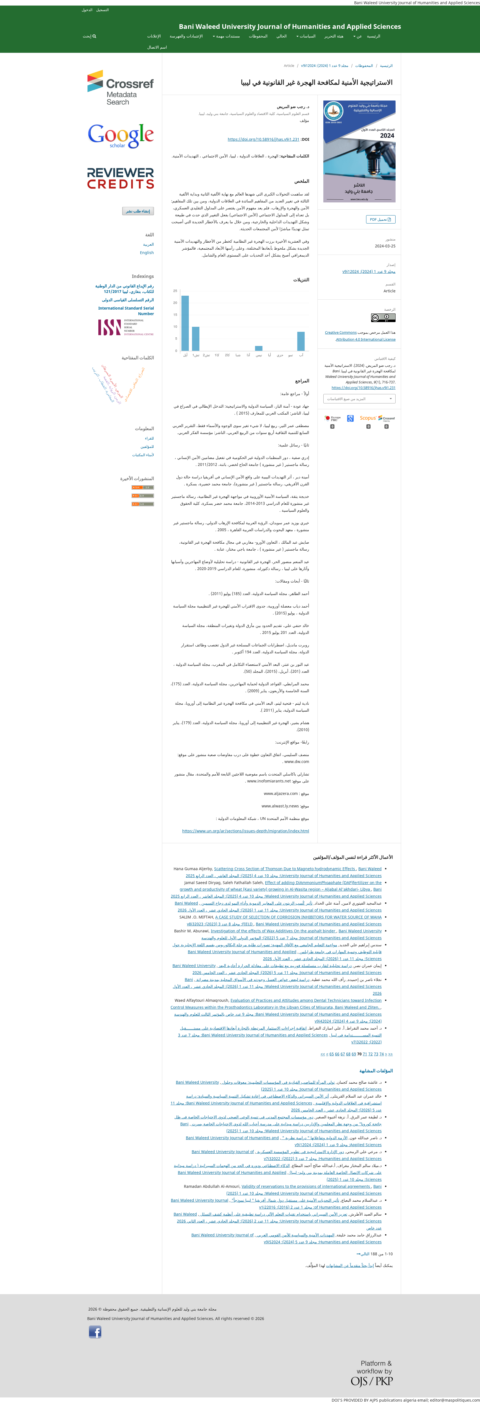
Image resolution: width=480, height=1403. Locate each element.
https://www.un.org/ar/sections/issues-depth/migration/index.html (245, 831)
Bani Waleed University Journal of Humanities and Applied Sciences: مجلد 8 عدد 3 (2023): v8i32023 (284, 924)
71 (365, 1053)
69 (354, 1053)
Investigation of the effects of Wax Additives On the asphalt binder (273, 930)
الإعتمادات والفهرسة (186, 36)
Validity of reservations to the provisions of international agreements (306, 1186)
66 (337, 1053)
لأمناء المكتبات (143, 454)
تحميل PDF (379, 219)
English (147, 252)
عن (359, 36)
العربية (148, 244)
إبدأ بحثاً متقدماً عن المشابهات (350, 1265)
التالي (365, 1253)
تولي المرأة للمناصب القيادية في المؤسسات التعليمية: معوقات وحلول (278, 1082)
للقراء (149, 438)
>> (323, 1053)
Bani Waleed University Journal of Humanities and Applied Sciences (290, 26)
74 (381, 1053)
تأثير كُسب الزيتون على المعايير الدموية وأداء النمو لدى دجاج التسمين (256, 903)
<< (390, 1053)
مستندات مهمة (227, 36)
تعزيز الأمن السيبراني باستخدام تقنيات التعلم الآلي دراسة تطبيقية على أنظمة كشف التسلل (273, 1214)
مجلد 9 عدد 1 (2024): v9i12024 (324, 65)
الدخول (87, 9)
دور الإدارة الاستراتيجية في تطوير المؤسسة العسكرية (300, 1151)
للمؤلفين (147, 446)
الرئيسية (373, 36)
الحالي (281, 36)
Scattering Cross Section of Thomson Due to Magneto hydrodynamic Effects (285, 868)
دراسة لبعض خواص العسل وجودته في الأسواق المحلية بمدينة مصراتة (252, 979)
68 (348, 1053)
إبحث (87, 36)
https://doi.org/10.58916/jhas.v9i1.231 (263, 139)
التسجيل (102, 9)
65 (331, 1053)
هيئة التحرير (333, 36)
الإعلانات (154, 36)
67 (343, 1053)
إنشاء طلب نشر (138, 211)
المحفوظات (258, 36)
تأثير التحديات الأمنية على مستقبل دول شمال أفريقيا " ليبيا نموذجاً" (285, 1200)
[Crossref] (120, 103)
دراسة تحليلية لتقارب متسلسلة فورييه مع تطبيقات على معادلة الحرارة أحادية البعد (285, 965)
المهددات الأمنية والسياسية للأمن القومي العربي (295, 1235)
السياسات (307, 36)
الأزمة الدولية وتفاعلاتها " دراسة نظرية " (314, 1137)
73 (376, 1053)
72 (370, 1053)
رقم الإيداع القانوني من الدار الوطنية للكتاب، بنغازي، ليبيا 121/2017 (124, 288)
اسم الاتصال (157, 47)
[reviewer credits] (120, 187)
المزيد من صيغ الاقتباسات (346, 398)
